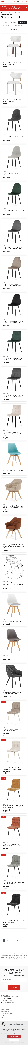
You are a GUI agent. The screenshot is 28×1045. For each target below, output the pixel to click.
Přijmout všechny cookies (14, 1036)
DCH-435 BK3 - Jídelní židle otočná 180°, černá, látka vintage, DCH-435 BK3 (13, 584)
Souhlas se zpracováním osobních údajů (14, 983)
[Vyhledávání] (15, 1)
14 (11, 943)
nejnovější (22, 22)
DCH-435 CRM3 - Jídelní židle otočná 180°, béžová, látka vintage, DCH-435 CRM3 (13, 507)
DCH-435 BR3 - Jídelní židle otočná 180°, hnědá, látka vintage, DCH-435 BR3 (13, 546)
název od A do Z (19, 25)
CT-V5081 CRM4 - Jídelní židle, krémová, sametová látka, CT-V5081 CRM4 (13, 434)
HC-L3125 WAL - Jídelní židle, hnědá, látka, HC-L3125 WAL (13, 63)
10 (22, 940)
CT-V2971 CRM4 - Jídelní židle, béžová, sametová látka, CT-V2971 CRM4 (13, 285)
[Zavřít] (26, 8)
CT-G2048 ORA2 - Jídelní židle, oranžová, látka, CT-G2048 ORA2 (12, 845)
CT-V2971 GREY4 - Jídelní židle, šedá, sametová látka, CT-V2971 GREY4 (13, 248)
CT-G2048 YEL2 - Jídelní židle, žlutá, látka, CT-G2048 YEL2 (13, 806)
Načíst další (11, 933)
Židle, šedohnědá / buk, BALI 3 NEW (13, 657)
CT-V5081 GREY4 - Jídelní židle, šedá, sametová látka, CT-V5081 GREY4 (13, 396)
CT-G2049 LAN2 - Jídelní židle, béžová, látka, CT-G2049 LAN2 (13, 730)
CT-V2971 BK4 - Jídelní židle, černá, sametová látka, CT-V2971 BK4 (13, 322)
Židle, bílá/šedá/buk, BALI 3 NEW (12, 621)
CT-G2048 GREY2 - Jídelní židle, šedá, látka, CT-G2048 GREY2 (13, 921)
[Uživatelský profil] (20, 1)
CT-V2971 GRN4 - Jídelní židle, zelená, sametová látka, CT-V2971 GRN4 (13, 211)
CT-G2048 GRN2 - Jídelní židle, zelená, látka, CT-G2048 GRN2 (14, 883)
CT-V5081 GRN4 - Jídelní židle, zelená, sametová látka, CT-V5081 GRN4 (13, 359)
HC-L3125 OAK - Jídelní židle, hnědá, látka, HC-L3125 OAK (13, 100)
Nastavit (14, 1039)
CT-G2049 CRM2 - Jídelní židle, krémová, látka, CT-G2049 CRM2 (12, 768)
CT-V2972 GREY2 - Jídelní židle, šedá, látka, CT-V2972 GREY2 (13, 137)
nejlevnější (13, 22)
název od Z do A (6, 25)
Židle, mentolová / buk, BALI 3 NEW (13, 470)
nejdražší (4, 22)
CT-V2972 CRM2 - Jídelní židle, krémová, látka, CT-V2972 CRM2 (12, 174)
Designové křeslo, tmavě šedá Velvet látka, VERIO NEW (12, 693)
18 (16, 943)
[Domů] (2, 12)
